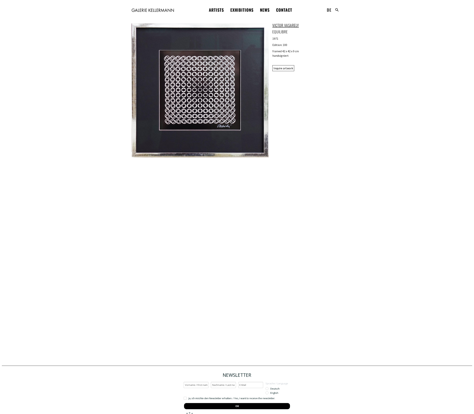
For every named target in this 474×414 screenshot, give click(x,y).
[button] (337, 10)
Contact (284, 10)
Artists (216, 10)
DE (329, 10)
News (265, 10)
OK (237, 406)
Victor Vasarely (285, 25)
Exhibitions (241, 10)
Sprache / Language (277, 383)
